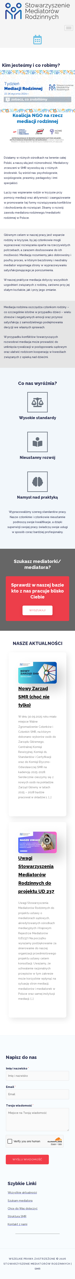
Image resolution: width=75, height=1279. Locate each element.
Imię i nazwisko (17, 1068)
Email (11, 1086)
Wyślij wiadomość (27, 1159)
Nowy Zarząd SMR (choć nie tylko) (34, 697)
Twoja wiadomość (19, 1105)
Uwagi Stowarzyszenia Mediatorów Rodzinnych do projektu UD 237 (36, 874)
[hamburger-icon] (68, 28)
